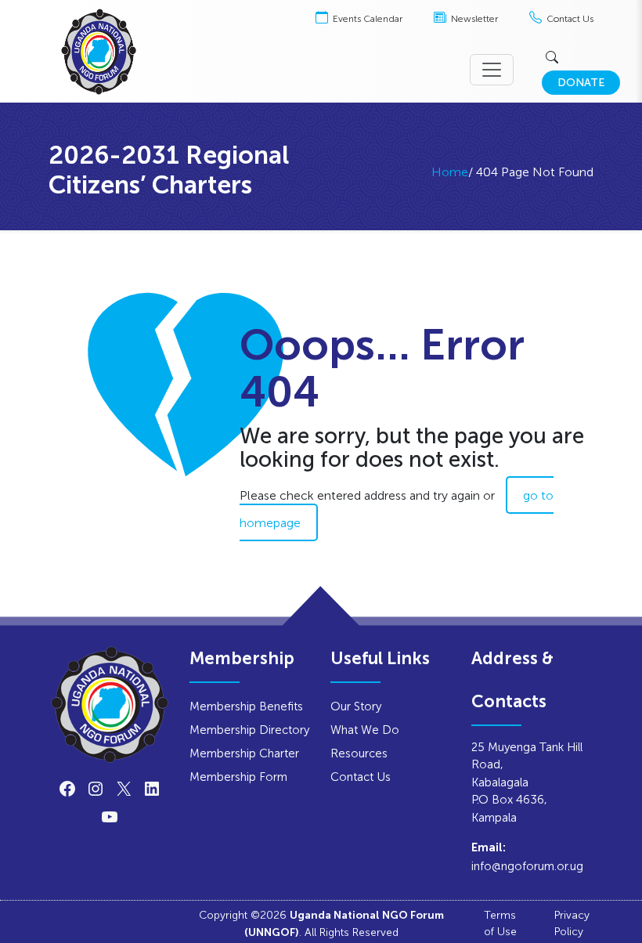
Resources (359, 753)
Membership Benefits (246, 706)
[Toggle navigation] (492, 69)
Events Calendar (366, 18)
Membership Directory (249, 729)
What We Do (364, 729)
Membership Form (238, 776)
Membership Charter (244, 753)
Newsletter (473, 18)
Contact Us (568, 18)
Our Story (355, 706)
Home (449, 171)
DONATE (580, 82)
